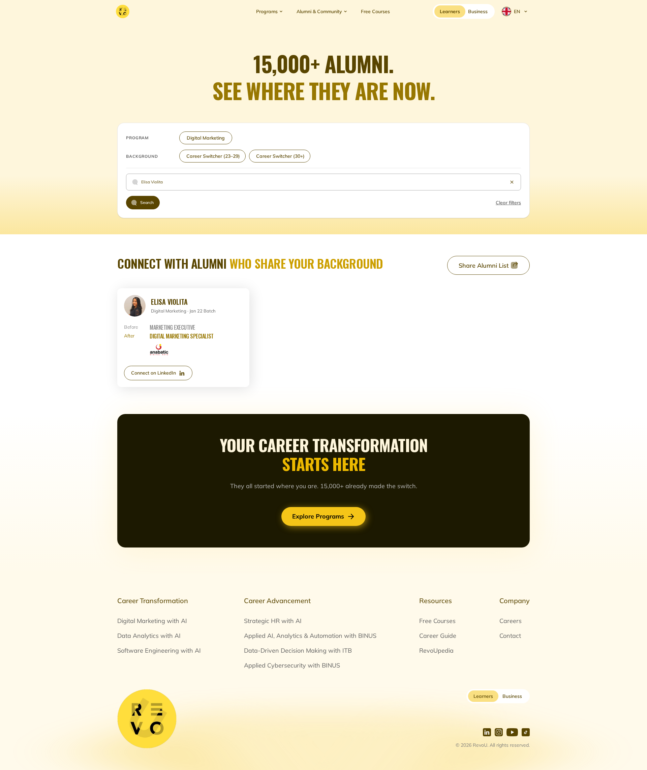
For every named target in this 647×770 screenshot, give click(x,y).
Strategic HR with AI (273, 621)
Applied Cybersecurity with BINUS (292, 665)
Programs (267, 11)
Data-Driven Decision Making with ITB (298, 650)
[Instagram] (499, 732)
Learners (483, 696)
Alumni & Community (319, 11)
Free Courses (375, 11)
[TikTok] (526, 732)
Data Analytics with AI (149, 636)
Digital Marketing (206, 138)
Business (512, 696)
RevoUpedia (436, 650)
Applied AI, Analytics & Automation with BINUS (310, 636)
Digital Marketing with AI (152, 621)
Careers (510, 621)
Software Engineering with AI (159, 650)
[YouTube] (512, 732)
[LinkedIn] (487, 732)
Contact (510, 636)
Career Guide (437, 636)
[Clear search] (512, 182)
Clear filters (508, 203)
